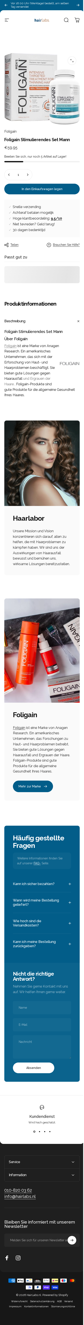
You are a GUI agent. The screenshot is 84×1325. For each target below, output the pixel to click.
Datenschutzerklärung (41, 1309)
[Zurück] (6, 5)
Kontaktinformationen (35, 1314)
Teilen (14, 244)
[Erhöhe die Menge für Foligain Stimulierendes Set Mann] (27, 174)
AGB (58, 1309)
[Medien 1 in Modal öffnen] (72, 60)
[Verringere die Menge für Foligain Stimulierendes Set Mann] (9, 174)
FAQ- (37, 863)
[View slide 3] (43, 1139)
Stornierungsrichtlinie (61, 1314)
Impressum (14, 1314)
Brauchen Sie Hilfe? (66, 244)
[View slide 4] (48, 1139)
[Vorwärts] (78, 5)
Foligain (10, 131)
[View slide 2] (37, 1139)
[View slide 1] (32, 1139)
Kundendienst (40, 1124)
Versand (67, 1309)
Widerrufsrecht (18, 1309)
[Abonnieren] (68, 1248)
